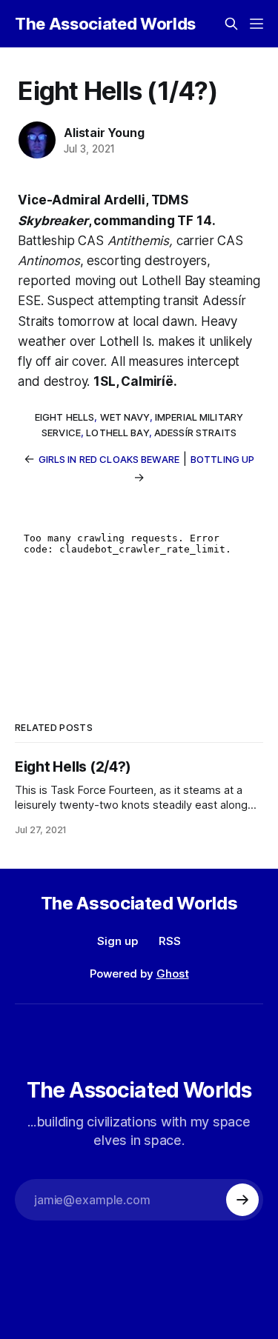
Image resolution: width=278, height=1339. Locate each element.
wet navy (125, 417)
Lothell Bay (117, 432)
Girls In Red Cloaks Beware (109, 459)
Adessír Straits (195, 432)
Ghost (172, 973)
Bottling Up (222, 459)
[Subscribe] (242, 1199)
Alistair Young (104, 132)
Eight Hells (64, 417)
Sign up (117, 941)
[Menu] (256, 24)
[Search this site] (231, 24)
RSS (170, 941)
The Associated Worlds (105, 24)
